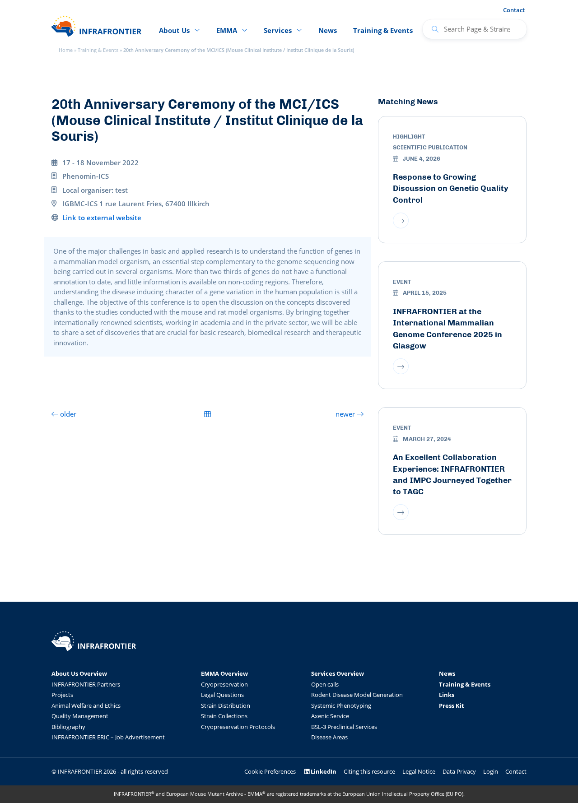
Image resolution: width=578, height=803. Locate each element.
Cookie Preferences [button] (270, 771)
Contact (514, 10)
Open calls (325, 684)
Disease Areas (329, 737)
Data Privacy (459, 771)
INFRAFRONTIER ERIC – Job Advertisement (108, 737)
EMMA (226, 30)
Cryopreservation (224, 684)
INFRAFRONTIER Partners (85, 684)
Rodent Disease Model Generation (357, 695)
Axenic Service (330, 716)
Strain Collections (224, 716)
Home (66, 49)
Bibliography (68, 727)
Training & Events (98, 49)
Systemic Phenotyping (341, 705)
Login (490, 771)
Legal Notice (418, 771)
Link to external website (101, 217)
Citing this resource (369, 771)
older (67, 413)
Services (278, 30)
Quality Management (79, 716)
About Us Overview (79, 673)
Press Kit (451, 705)
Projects (62, 695)
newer (346, 413)
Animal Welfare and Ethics (86, 705)
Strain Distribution (225, 705)
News (327, 30)
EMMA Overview (224, 673)
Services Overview (337, 673)
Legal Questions (222, 695)
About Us (174, 30)
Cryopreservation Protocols (238, 727)
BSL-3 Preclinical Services (344, 727)
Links (446, 695)
